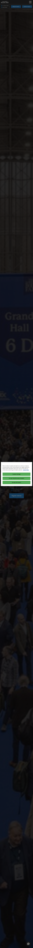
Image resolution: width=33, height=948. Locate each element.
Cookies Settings (16, 474)
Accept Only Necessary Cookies (16, 478)
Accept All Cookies (16, 482)
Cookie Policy (26, 470)
